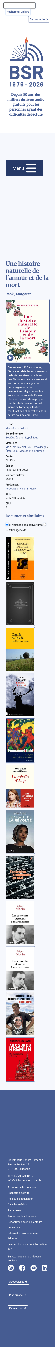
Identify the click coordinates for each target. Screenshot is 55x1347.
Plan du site (16, 1295)
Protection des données (22, 1216)
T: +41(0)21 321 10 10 (20, 1175)
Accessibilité (16, 1281)
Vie (8, 446)
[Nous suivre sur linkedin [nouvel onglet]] (44, 1268)
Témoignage (39, 446)
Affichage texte (17, 530)
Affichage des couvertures (27, 524)
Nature (26, 446)
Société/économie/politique (22, 437)
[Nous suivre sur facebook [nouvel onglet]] (22, 1268)
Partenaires (14, 1210)
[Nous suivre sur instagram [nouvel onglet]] (11, 1268)
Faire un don (16, 1308)
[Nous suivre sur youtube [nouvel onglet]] (34, 1268)
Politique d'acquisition (20, 1198)
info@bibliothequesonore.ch (24, 1180)
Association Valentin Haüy (21, 488)
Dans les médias (17, 1204)
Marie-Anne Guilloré (17, 428)
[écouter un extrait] (10, 357)
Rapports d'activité (18, 1192)
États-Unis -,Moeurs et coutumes (25, 450)
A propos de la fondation (22, 1187)
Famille (15, 446)
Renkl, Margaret (18, 294)
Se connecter (38, 19)
